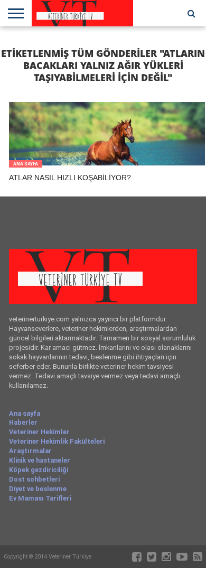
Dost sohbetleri (34, 479)
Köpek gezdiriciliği (38, 470)
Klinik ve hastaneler (39, 460)
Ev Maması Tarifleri (40, 498)
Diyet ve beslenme (38, 489)
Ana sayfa (24, 413)
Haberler (23, 422)
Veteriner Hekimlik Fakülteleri (57, 441)
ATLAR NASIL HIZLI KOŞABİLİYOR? (70, 177)
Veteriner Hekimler (39, 432)
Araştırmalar (30, 451)
